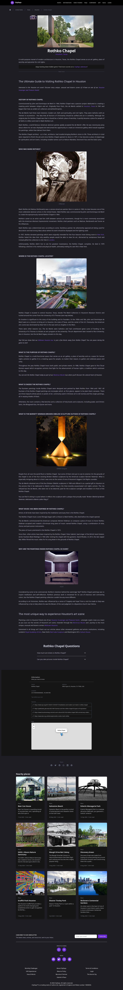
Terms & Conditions (92, 968)
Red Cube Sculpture (57, 632)
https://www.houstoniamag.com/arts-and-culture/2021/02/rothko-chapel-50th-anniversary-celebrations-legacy (65, 712)
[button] (61, 734)
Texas (93, 106)
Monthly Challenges (31, 968)
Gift (99, 3)
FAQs (85, 3)
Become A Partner (61, 974)
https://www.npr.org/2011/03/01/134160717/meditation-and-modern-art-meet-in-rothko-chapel (61, 705)
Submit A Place (61, 977)
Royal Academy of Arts (33, 632)
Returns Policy (61, 971)
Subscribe (102, 936)
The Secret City (92, 974)
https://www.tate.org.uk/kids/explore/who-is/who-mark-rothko (51, 716)
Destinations (67, 3)
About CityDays (61, 968)
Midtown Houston (51, 625)
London (51, 240)
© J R (61, 587)
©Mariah (62, 204)
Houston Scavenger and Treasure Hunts (65, 620)
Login (109, 3)
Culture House (85, 632)
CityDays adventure (80, 67)
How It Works (31, 974)
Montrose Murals (79, 623)
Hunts (59, 3)
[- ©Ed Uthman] (65, 31)
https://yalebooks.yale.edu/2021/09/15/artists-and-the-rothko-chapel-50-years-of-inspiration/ (60, 708)
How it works (78, 3)
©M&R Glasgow (62, 469)
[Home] (10, 10)
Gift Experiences (31, 971)
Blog (104, 3)
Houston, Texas (62, 54)
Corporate (92, 3)
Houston (87, 106)
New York (100, 235)
